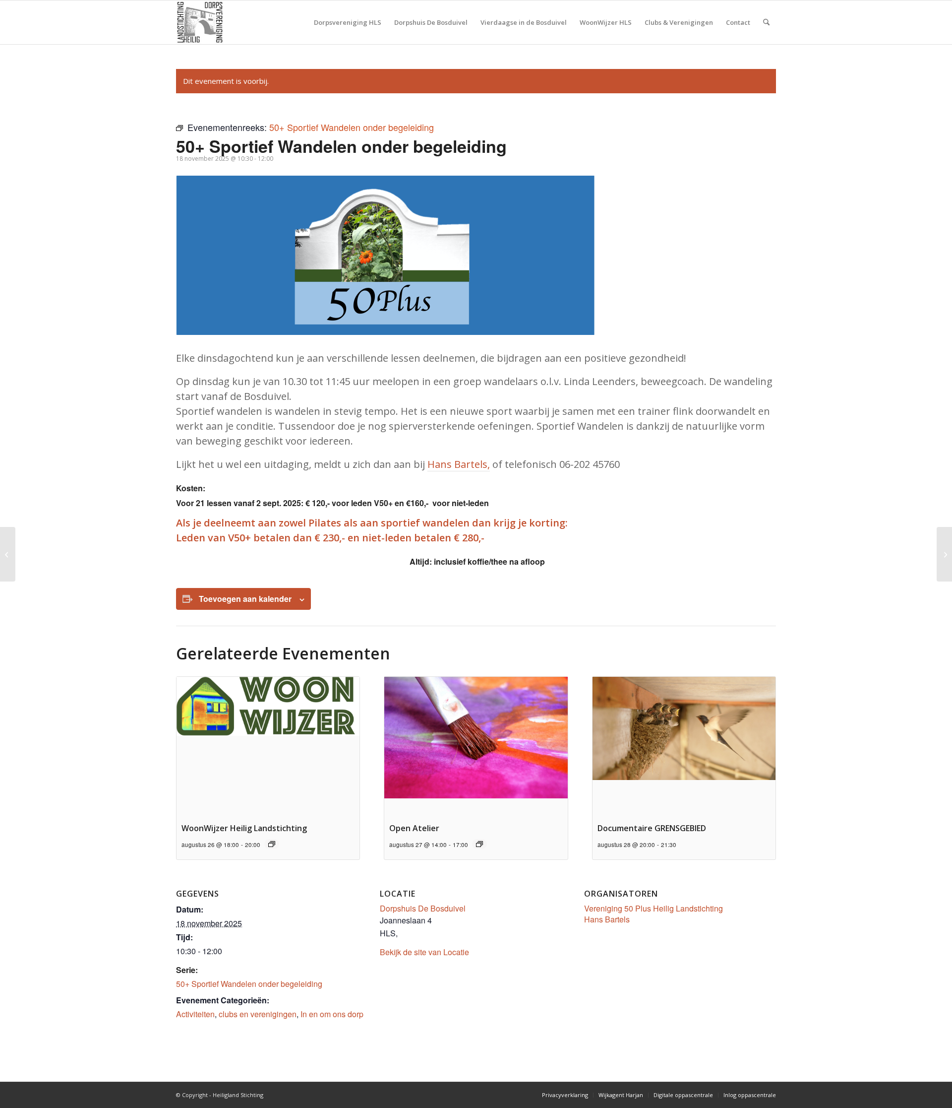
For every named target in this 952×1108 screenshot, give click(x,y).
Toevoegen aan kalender (245, 598)
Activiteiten (195, 1014)
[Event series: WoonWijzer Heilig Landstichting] (271, 844)
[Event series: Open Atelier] (479, 844)
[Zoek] (766, 22)
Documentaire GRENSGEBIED (651, 828)
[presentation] (268, 745)
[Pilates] (7, 554)
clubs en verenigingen (258, 1014)
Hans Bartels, (458, 464)
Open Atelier (414, 828)
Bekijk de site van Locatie (424, 952)
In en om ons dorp (331, 1014)
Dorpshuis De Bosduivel (423, 908)
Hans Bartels (607, 919)
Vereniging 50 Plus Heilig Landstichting (653, 908)
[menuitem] (347, 22)
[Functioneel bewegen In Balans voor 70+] (944, 554)
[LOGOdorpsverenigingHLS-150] (200, 22)
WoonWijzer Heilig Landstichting (244, 828)
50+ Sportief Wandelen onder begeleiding (249, 983)
